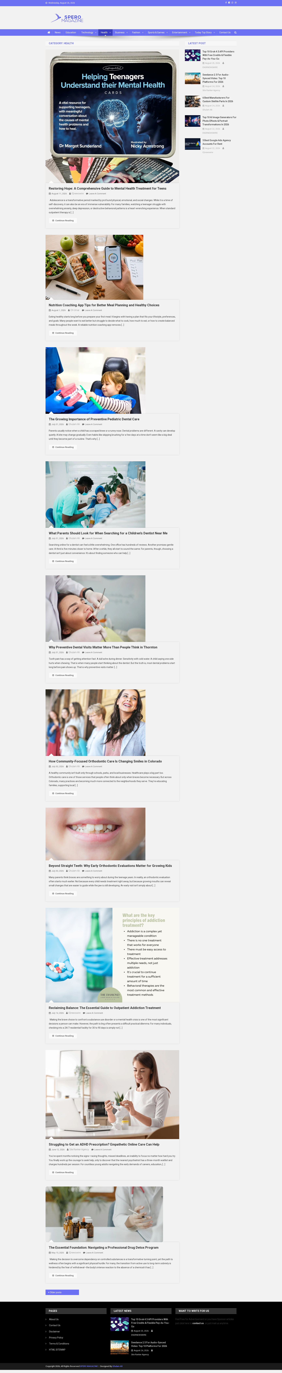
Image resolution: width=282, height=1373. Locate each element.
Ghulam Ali (74, 424)
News (58, 32)
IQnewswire (78, 193)
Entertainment (179, 32)
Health (104, 32)
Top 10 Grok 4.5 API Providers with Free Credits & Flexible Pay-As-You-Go (218, 55)
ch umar (74, 310)
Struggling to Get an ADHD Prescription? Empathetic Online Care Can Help (104, 1144)
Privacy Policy (56, 1337)
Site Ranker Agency (79, 1149)
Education (71, 32)
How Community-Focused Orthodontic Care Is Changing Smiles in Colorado (105, 761)
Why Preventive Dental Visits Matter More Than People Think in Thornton (103, 647)
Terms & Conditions (59, 1343)
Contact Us (225, 32)
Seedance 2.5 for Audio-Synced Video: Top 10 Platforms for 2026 (216, 78)
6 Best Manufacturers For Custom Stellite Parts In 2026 (218, 99)
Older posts (56, 1292)
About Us (54, 1319)
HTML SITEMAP (57, 1349)
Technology (87, 32)
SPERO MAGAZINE (89, 1366)
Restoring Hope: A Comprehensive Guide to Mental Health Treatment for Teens (107, 188)
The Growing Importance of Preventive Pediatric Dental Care (94, 419)
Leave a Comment (97, 193)
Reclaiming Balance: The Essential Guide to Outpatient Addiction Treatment (105, 1008)
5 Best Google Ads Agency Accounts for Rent (217, 142)
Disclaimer (54, 1331)
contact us (198, 1323)
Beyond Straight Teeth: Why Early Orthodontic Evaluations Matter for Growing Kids (110, 866)
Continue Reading (64, 220)
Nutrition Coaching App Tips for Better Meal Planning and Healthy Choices (104, 305)
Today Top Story (203, 32)
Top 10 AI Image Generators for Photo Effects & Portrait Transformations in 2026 (219, 121)
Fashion (136, 32)
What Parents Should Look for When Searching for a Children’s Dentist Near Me (108, 533)
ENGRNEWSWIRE (210, 67)
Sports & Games (156, 32)
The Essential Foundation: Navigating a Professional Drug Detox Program (103, 1247)
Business (120, 32)
